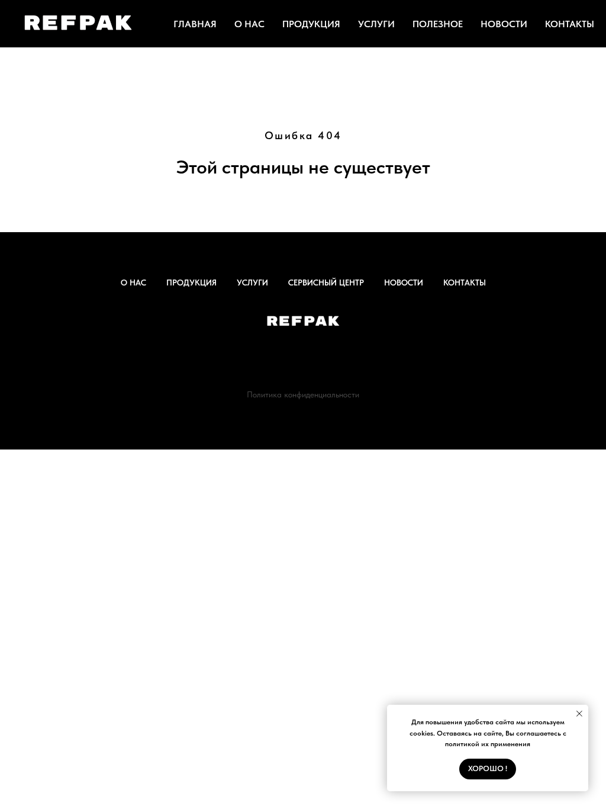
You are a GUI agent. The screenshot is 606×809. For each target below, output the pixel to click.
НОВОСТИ (504, 24)
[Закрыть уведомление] (579, 714)
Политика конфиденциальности (303, 394)
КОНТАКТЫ (569, 24)
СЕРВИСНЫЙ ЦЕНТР (326, 282)
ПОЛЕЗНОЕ (437, 24)
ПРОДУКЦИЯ (311, 24)
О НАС (249, 24)
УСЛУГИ (376, 24)
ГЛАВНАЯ (195, 24)
